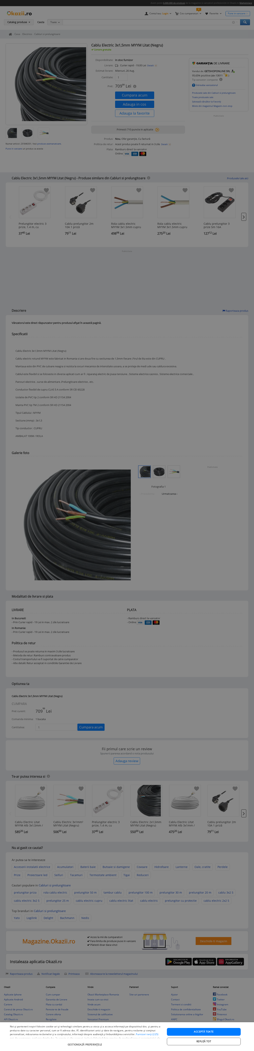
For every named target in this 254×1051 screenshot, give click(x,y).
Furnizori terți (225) (147, 1034)
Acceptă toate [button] (204, 1031)
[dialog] (127, 1036)
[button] (85, 1042)
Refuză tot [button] (203, 1041)
